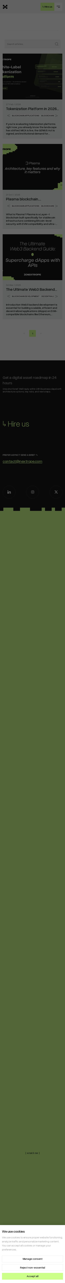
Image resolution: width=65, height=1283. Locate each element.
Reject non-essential (32, 1267)
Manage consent (32, 1258)
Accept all (32, 1276)
